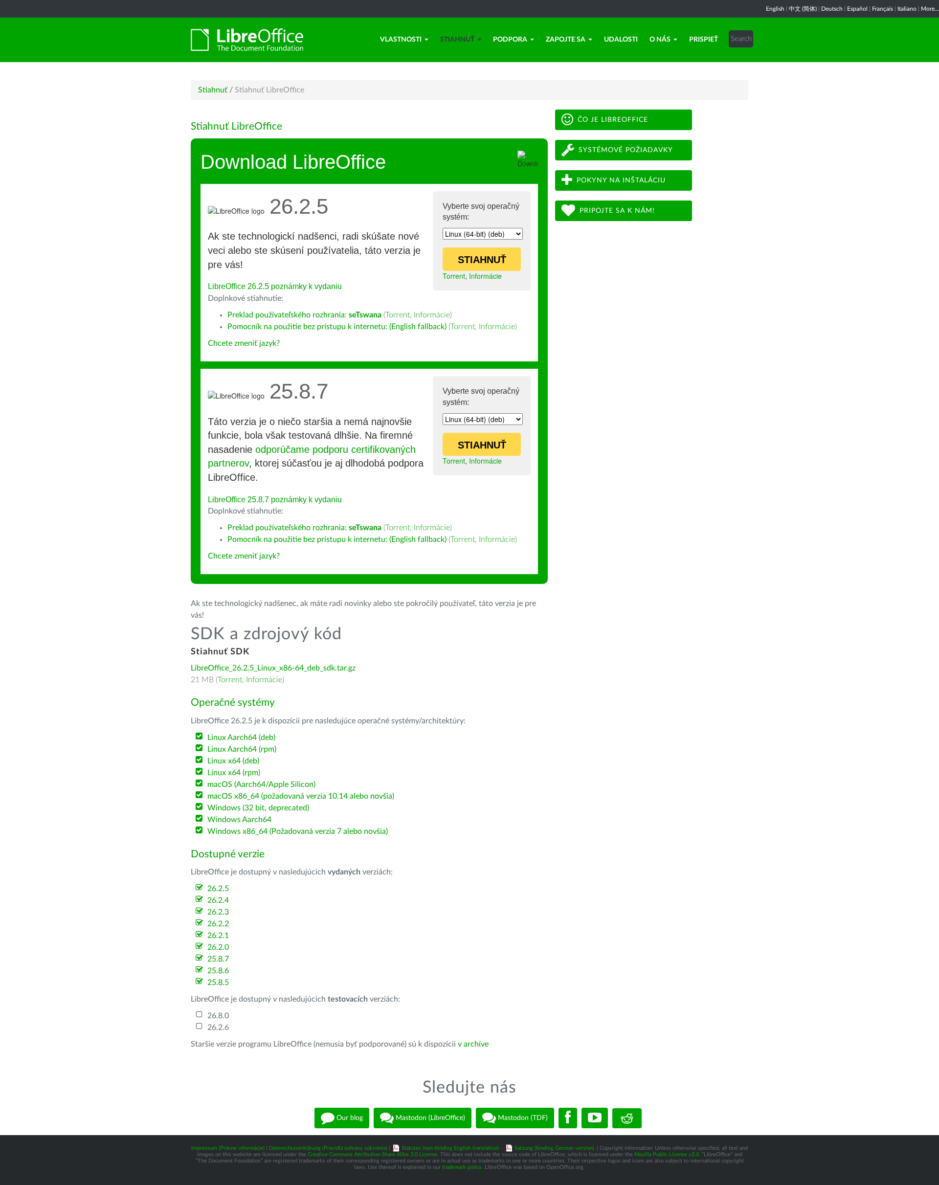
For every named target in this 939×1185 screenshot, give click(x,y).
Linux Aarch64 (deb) (241, 737)
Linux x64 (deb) (233, 761)
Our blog (349, 1118)
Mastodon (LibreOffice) (429, 1118)
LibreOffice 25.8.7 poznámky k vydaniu (275, 499)
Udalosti (621, 39)
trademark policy (462, 1167)
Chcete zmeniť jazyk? (244, 343)
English (775, 9)
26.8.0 (218, 1016)
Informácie (485, 276)
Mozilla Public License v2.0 (666, 1154)
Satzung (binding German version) (554, 1148)
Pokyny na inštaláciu (621, 180)
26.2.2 (218, 924)
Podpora (510, 39)
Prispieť (703, 39)
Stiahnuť (457, 39)
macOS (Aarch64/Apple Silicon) (261, 784)
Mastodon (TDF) (522, 1118)
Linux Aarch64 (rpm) (241, 749)
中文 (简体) (803, 9)
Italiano (907, 9)
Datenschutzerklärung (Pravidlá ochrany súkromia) (328, 1148)
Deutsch (832, 9)
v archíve (473, 1044)
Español (857, 9)
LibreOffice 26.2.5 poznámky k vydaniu (275, 286)
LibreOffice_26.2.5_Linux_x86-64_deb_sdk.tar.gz (273, 668)
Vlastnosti (401, 39)
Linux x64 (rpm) (233, 773)
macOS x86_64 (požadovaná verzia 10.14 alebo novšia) (300, 796)
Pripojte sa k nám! (617, 210)
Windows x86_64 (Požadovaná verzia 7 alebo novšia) (297, 831)
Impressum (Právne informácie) (228, 1148)
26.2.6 (218, 1027)
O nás (660, 39)
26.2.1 (218, 935)
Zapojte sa (565, 39)
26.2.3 (218, 912)
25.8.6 (218, 971)
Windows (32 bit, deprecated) (258, 808)
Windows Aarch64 (239, 820)
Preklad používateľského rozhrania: (304, 315)
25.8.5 (218, 982)
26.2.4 (218, 900)
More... (930, 9)
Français (882, 9)
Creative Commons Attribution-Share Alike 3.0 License (372, 1154)
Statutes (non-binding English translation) (450, 1148)
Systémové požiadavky (626, 150)
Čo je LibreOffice (613, 119)
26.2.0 (218, 947)
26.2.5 (218, 889)
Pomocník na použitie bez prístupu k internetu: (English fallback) (337, 327)
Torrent (454, 276)
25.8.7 (218, 959)
